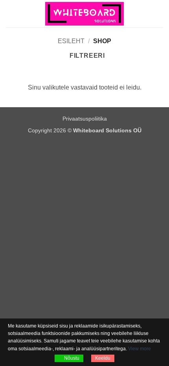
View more (139, 348)
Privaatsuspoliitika (84, 118)
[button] (10, 13)
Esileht (71, 41)
